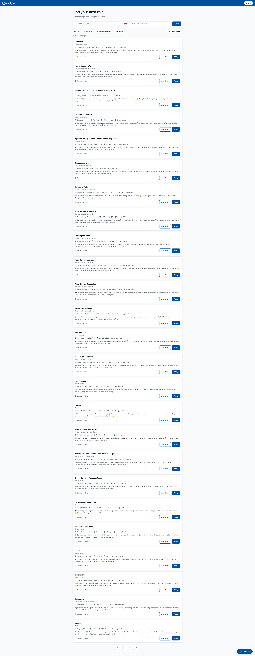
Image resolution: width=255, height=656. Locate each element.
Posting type (119, 31)
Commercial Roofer (83, 114)
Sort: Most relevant (174, 31)
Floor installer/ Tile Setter (86, 429)
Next (137, 648)
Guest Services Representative (88, 478)
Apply (176, 57)
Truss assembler (82, 163)
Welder (78, 623)
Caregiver (79, 575)
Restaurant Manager (84, 308)
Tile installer (80, 332)
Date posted (88, 31)
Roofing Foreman (82, 236)
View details (165, 57)
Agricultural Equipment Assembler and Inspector (96, 139)
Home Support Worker (84, 66)
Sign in (248, 3)
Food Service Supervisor (85, 211)
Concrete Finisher (83, 187)
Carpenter (79, 599)
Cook (77, 551)
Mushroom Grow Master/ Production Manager (94, 454)
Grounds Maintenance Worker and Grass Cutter (95, 90)
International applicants (103, 31)
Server (78, 405)
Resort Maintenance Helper (87, 502)
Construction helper (84, 357)
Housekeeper (81, 381)
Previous (118, 648)
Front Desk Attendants (85, 526)
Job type (77, 31)
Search (177, 23)
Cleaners (79, 42)
